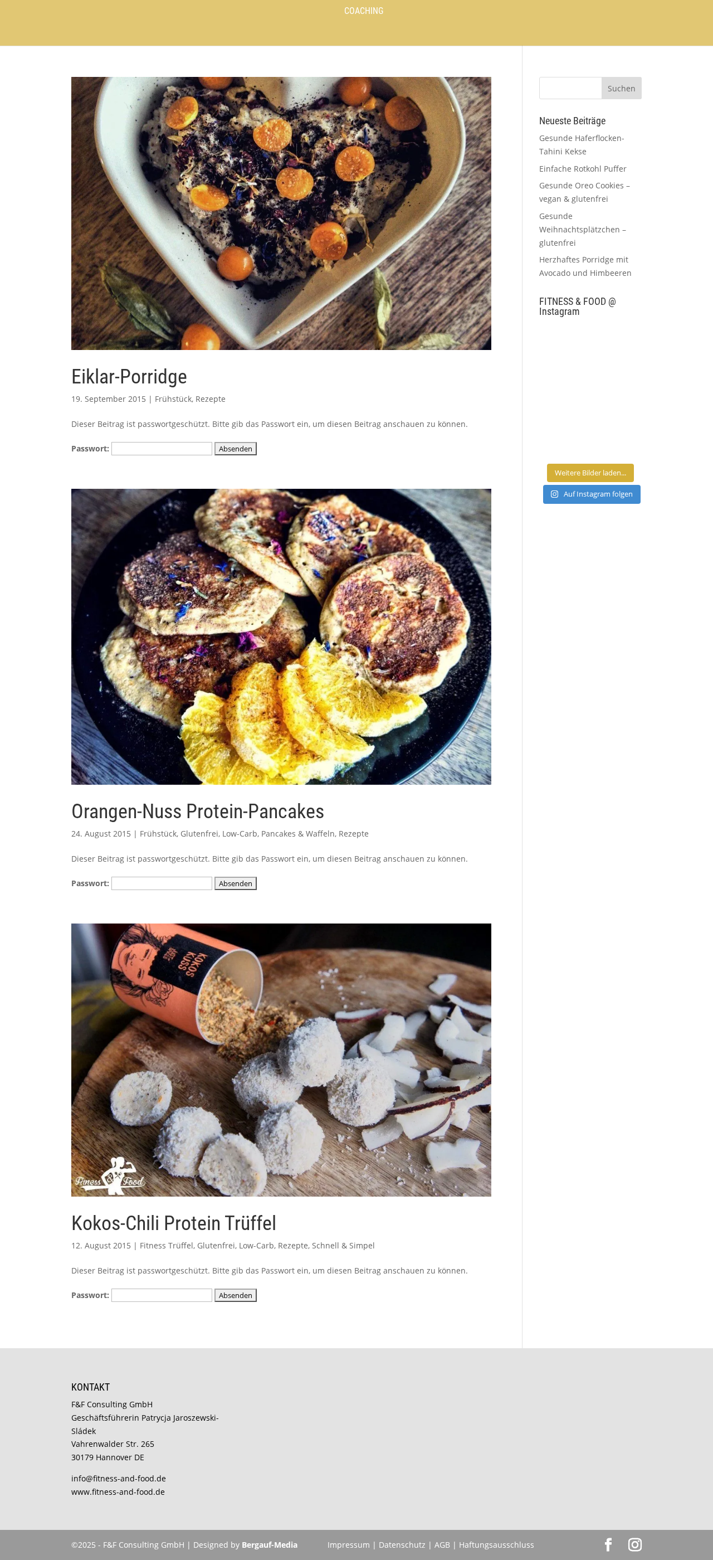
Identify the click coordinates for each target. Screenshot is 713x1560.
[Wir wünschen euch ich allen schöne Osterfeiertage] (563, 407)
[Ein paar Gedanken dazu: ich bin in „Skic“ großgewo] (617, 375)
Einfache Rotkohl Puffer (583, 168)
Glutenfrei (199, 833)
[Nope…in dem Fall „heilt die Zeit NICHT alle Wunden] (617, 440)
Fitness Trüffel (166, 1245)
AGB (442, 1544)
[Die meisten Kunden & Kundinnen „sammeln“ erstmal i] (563, 440)
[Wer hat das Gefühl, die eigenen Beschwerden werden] (617, 407)
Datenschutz (403, 1544)
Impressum (349, 1544)
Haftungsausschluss (496, 1544)
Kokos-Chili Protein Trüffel (173, 1223)
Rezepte (211, 398)
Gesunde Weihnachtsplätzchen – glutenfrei (582, 229)
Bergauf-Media (269, 1544)
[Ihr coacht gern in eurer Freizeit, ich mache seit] (563, 375)
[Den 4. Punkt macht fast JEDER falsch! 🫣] (617, 342)
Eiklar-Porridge (129, 376)
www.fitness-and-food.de (118, 1491)
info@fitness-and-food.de (118, 1478)
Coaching (363, 11)
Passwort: (91, 448)
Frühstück (173, 398)
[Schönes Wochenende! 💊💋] (563, 342)
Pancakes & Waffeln (298, 833)
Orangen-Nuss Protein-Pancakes (197, 811)
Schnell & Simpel (343, 1245)
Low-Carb (239, 833)
